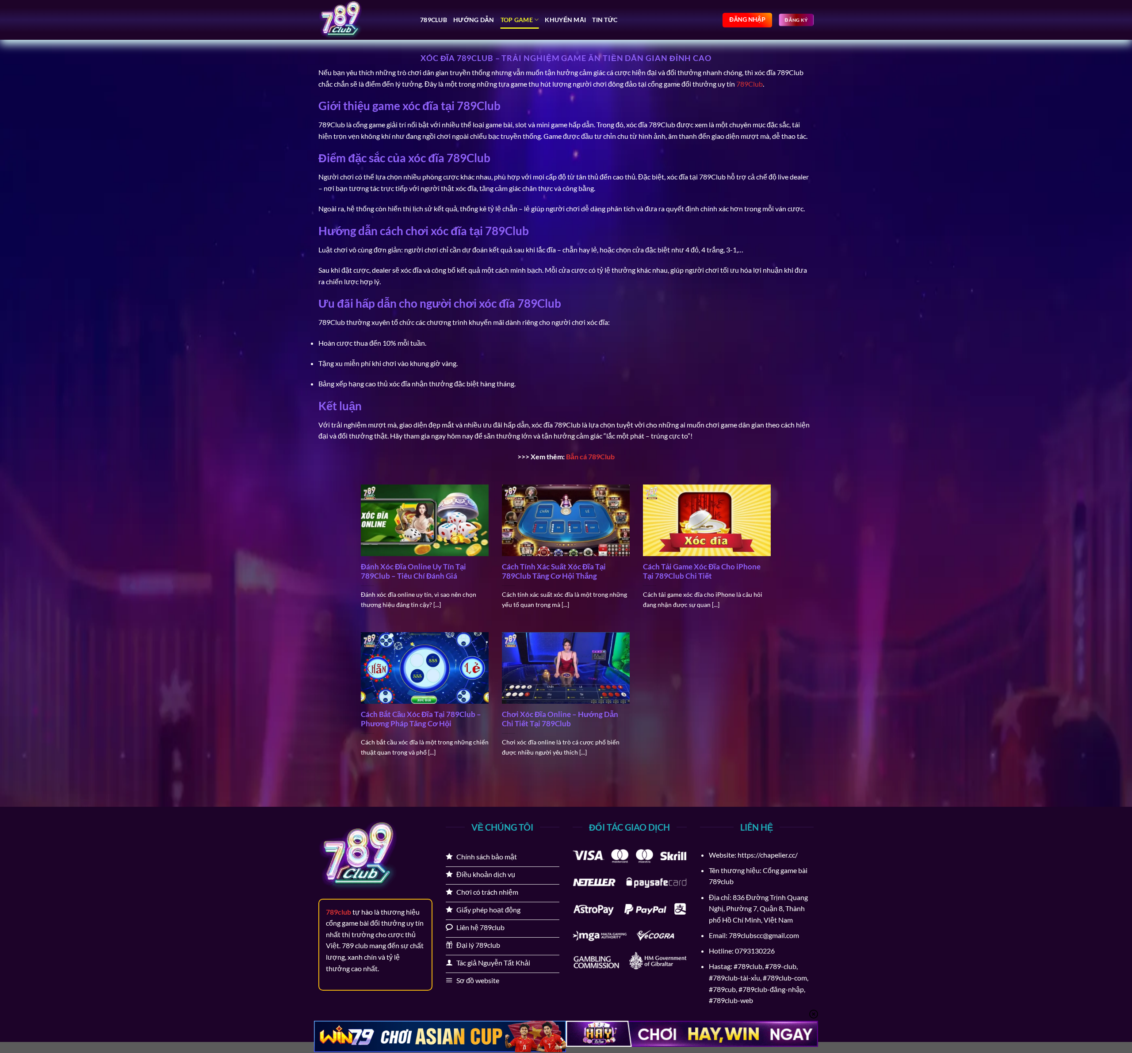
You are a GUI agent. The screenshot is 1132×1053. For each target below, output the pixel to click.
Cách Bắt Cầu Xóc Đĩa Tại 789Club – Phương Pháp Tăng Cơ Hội (421, 719)
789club (433, 19)
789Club (749, 84)
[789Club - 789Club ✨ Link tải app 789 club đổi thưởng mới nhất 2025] (362, 20)
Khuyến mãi (565, 19)
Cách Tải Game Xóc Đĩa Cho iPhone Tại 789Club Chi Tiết (702, 571)
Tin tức (604, 19)
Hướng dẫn (473, 19)
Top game (517, 19)
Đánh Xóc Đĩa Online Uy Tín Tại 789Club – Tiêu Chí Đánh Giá (413, 571)
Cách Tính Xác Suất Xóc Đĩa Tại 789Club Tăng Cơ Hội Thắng (554, 571)
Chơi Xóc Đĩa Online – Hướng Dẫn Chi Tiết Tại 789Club (560, 719)
